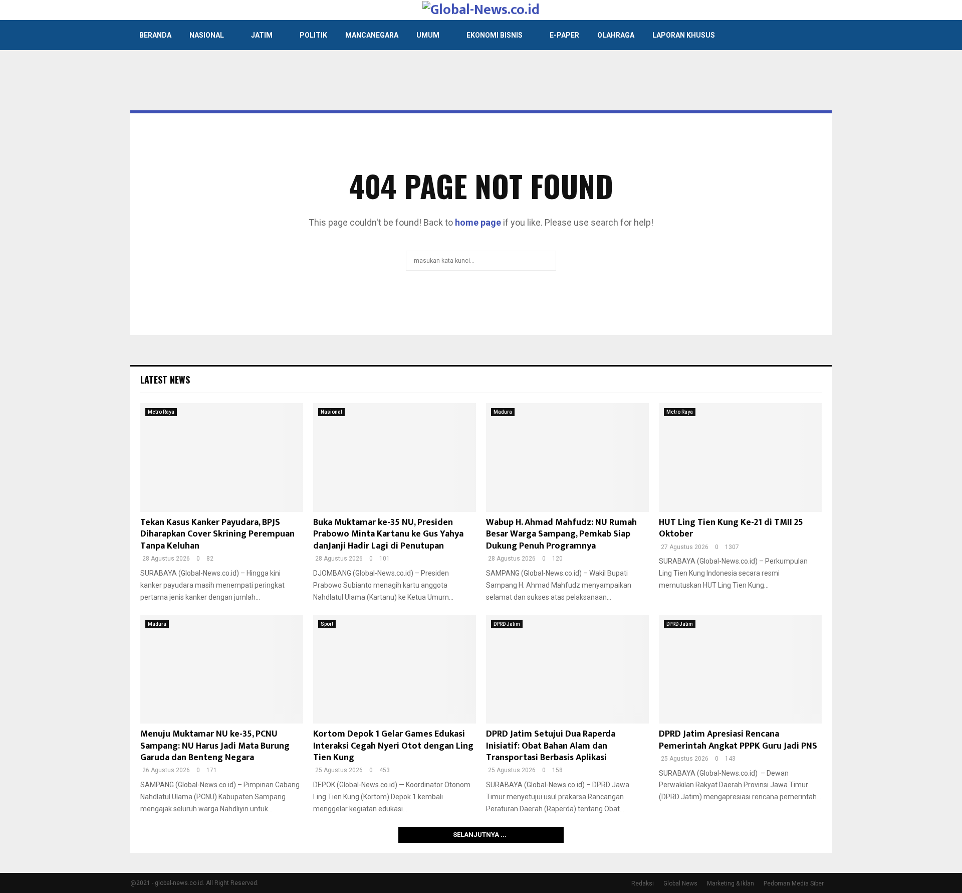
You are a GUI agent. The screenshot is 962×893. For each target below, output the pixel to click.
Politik (313, 35)
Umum (427, 35)
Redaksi (642, 883)
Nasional (206, 35)
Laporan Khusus (683, 35)
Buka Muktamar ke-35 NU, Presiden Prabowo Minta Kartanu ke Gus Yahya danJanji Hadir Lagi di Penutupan (388, 534)
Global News (680, 883)
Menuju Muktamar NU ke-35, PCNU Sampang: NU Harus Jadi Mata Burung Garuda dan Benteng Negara (215, 746)
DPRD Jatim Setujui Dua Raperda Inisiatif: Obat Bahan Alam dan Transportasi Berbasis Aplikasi (550, 746)
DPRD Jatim (507, 624)
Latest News (165, 379)
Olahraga (615, 35)
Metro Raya (161, 412)
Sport (327, 624)
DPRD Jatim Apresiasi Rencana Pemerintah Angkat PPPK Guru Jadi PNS (738, 740)
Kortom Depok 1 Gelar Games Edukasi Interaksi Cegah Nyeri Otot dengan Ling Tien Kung (393, 746)
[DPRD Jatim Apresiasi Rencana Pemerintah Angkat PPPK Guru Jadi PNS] (740, 669)
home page (478, 222)
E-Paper (564, 35)
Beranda (155, 35)
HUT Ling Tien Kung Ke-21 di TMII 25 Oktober (731, 528)
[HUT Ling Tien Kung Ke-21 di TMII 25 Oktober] (740, 457)
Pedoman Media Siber (794, 883)
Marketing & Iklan (730, 883)
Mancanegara (371, 35)
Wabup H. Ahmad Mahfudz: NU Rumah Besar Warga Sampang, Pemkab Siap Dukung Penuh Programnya (561, 534)
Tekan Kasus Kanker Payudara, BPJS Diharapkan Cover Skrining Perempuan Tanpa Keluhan (217, 534)
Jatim (262, 35)
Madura (503, 412)
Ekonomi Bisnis (494, 35)
